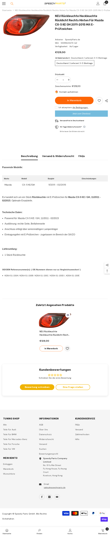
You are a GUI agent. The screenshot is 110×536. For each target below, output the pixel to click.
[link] (39, 531)
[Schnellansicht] (67, 315)
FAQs (81, 156)
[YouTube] (57, 497)
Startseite (7, 10)
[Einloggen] (98, 3)
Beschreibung (29, 156)
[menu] (4, 3)
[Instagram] (49, 497)
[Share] (105, 100)
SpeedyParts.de (72, 39)
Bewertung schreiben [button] (37, 387)
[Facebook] (42, 497)
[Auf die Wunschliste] (99, 100)
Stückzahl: (60, 74)
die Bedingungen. (80, 107)
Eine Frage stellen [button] (73, 387)
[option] (26, 25)
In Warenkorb (74, 100)
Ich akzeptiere (65, 107)
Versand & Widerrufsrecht (58, 156)
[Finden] (12, 3)
